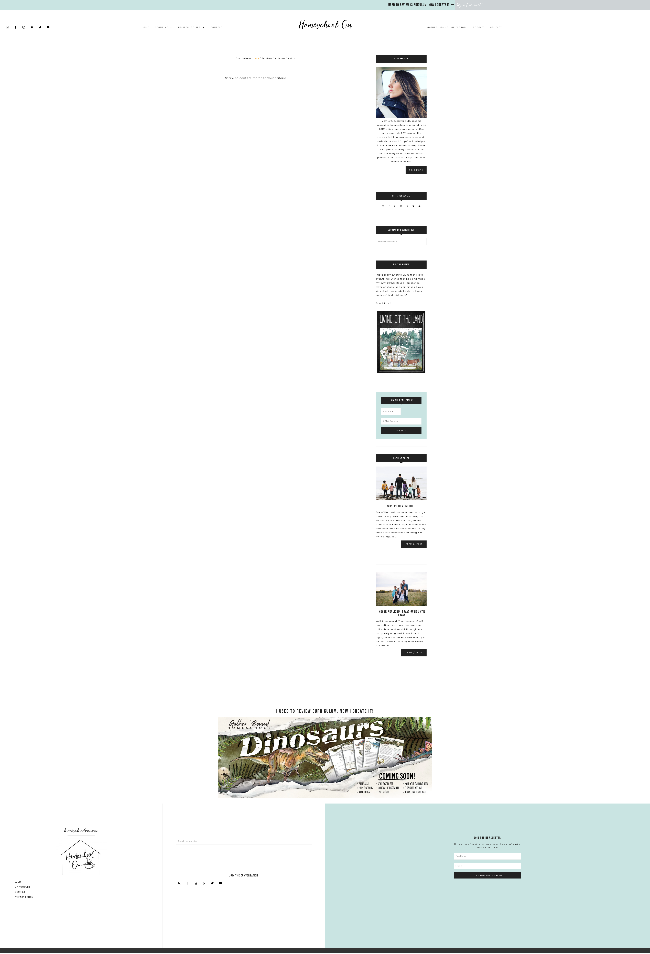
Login (18, 881)
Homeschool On (325, 24)
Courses (20, 892)
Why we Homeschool (401, 506)
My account (22, 886)
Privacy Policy (24, 897)
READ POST (414, 544)
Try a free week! (470, 5)
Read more (416, 170)
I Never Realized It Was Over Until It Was (401, 613)
